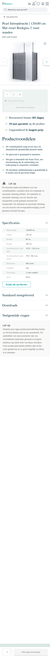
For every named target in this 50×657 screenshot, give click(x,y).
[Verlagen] (7, 94)
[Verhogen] (19, 94)
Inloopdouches (12, 17)
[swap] (45, 44)
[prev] (3, 62)
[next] (46, 62)
